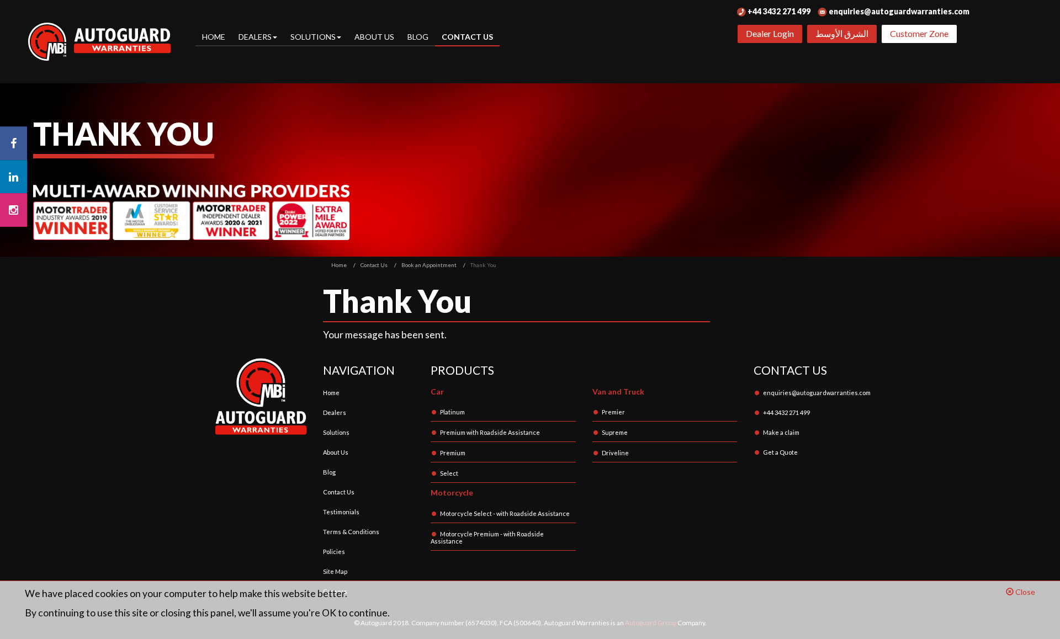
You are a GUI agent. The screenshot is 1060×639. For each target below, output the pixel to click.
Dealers (334, 412)
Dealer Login (770, 33)
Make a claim (781, 432)
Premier (613, 412)
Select (449, 473)
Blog (417, 36)
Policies (334, 551)
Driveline (615, 452)
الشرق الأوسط (841, 33)
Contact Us (467, 36)
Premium (452, 452)
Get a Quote (780, 452)
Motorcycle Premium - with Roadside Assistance (487, 537)
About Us (335, 452)
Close (1024, 592)
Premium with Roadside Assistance (490, 432)
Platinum (452, 412)
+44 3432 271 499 (778, 11)
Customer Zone (919, 33)
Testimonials (341, 511)
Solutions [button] (313, 36)
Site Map (335, 571)
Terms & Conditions (351, 531)
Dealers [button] (255, 36)
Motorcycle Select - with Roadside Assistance (505, 513)
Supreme (615, 432)
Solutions (336, 432)
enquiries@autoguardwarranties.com (898, 11)
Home (213, 36)
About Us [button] (374, 36)
